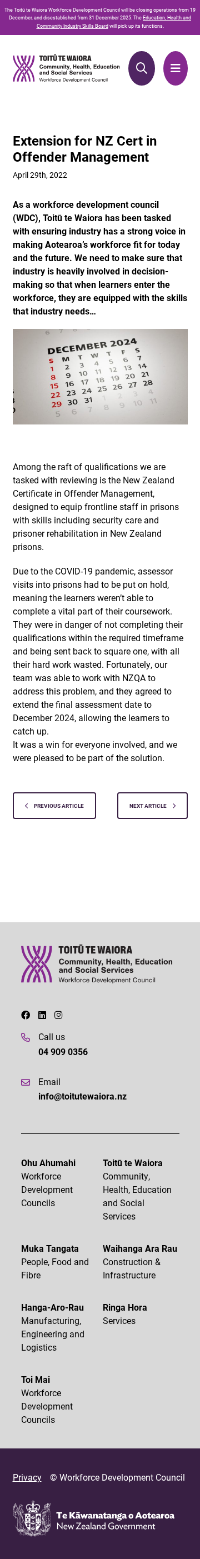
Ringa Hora (125, 1313)
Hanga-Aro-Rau (52, 1327)
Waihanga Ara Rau (140, 1261)
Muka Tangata (55, 1261)
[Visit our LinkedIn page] (42, 1015)
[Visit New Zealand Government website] (93, 1519)
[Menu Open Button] (175, 68)
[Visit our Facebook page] (25, 1015)
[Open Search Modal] (141, 68)
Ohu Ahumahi (48, 1182)
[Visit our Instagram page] (58, 1015)
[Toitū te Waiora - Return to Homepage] (67, 68)
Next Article (148, 806)
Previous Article (58, 806)
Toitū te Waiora (137, 1189)
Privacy (27, 1477)
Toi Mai (47, 1399)
